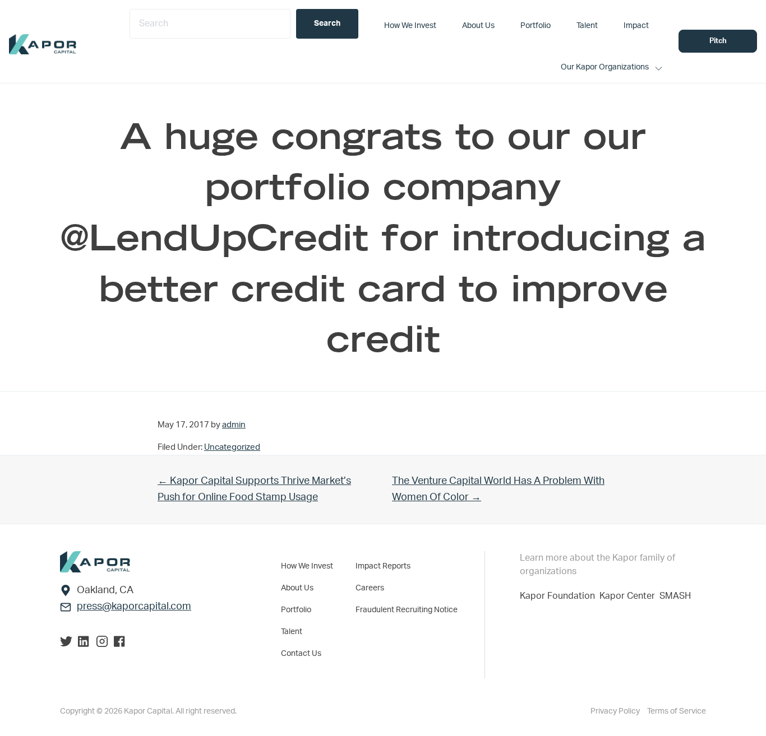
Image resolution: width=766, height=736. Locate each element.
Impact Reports (383, 566)
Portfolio (296, 610)
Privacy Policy (616, 711)
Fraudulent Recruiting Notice (407, 610)
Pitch (718, 41)
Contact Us (301, 654)
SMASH (675, 595)
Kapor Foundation (559, 595)
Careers (370, 588)
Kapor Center (629, 595)
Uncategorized (232, 447)
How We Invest (307, 566)
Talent (291, 632)
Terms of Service (676, 711)
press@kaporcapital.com (134, 607)
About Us (297, 588)
